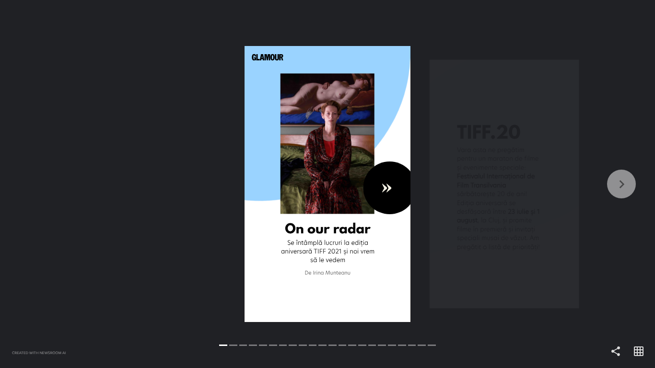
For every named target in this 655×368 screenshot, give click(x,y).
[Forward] (491, 184)
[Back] (164, 184)
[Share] (615, 351)
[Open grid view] (638, 351)
